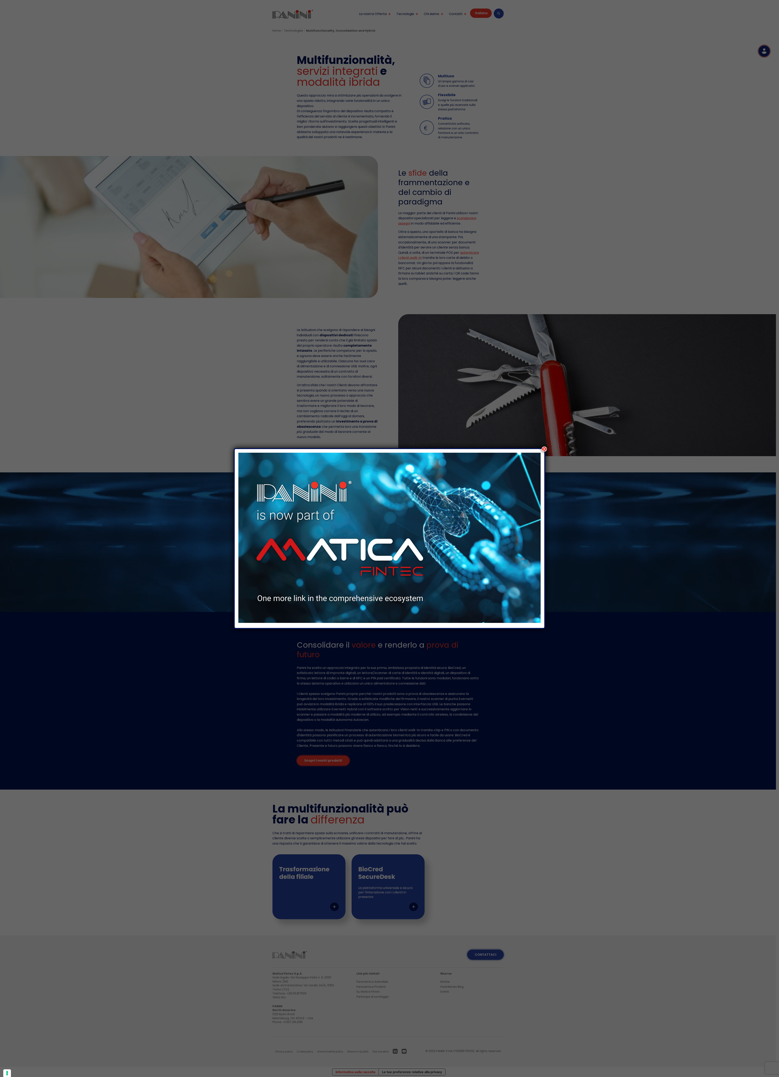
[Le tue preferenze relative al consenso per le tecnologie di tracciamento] (7, 1073)
